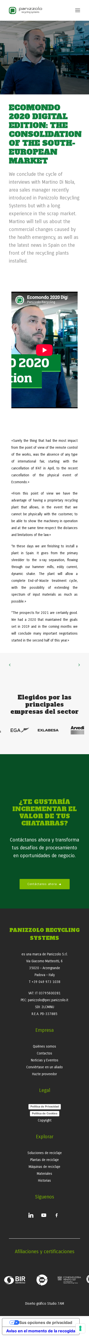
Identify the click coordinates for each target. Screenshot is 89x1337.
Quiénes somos (44, 1046)
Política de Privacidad (44, 1106)
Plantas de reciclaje (44, 1160)
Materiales (44, 1174)
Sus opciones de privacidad (45, 1322)
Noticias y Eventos (44, 1060)
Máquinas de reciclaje (44, 1167)
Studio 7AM (55, 1303)
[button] (77, 10)
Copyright (44, 1120)
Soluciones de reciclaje (44, 1153)
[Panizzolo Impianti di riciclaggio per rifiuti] (25, 10)
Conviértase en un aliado (44, 1067)
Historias (44, 1180)
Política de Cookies (44, 1113)
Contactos (44, 1053)
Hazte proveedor (44, 1074)
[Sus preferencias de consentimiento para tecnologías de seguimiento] (80, 1328)
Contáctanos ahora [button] (42, 884)
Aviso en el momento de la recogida (40, 1330)
